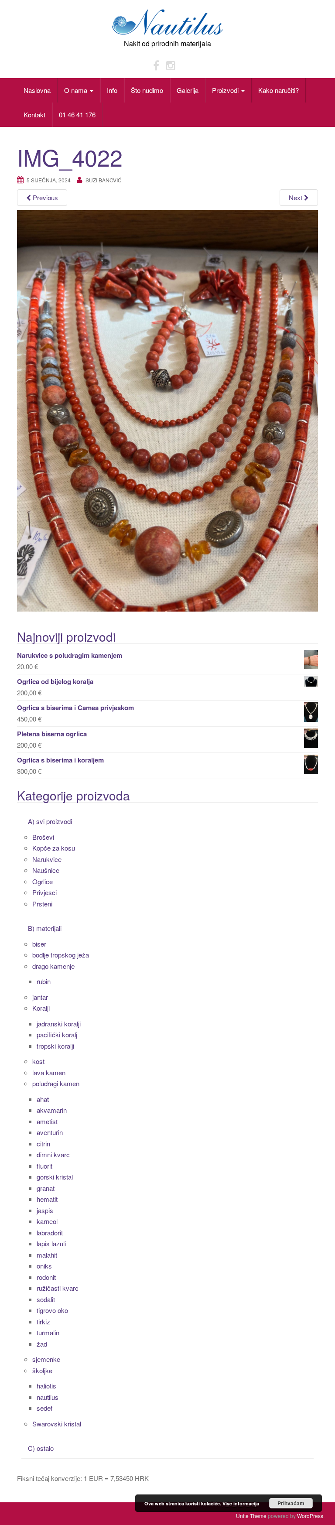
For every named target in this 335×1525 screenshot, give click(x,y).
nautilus (47, 1397)
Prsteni (42, 903)
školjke (42, 1370)
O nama (76, 90)
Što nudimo (147, 90)
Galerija (187, 90)
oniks (44, 1265)
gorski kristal (55, 1176)
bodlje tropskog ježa (60, 954)
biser (39, 943)
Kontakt (34, 114)
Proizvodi (226, 90)
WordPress (310, 1515)
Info (112, 90)
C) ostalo (41, 1448)
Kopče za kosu (53, 847)
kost (38, 1061)
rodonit (46, 1277)
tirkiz (43, 1321)
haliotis (46, 1385)
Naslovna (37, 90)
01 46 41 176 (77, 114)
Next (296, 197)
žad (42, 1343)
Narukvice (47, 859)
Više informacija (240, 1503)
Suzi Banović (103, 180)
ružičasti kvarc (58, 1287)
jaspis (45, 1210)
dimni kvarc (53, 1154)
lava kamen (48, 1072)
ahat (43, 1099)
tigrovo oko (52, 1310)
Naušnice (45, 870)
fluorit (44, 1165)
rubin (44, 981)
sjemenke (46, 1359)
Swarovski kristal (56, 1423)
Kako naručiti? (278, 90)
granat (46, 1188)
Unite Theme (251, 1515)
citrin (43, 1143)
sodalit (46, 1299)
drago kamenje (53, 966)
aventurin (50, 1132)
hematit (47, 1199)
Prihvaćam (290, 1503)
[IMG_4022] (167, 409)
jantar (40, 997)
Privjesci (44, 892)
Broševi (43, 836)
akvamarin (52, 1110)
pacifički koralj (57, 1034)
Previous (44, 197)
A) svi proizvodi (50, 821)
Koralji (41, 1007)
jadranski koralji (59, 1023)
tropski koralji (55, 1045)
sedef (44, 1407)
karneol (47, 1221)
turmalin (48, 1332)
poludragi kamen (55, 1083)
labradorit (50, 1232)
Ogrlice (42, 881)
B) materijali (45, 928)
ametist (47, 1121)
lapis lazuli (51, 1243)
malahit (47, 1254)
